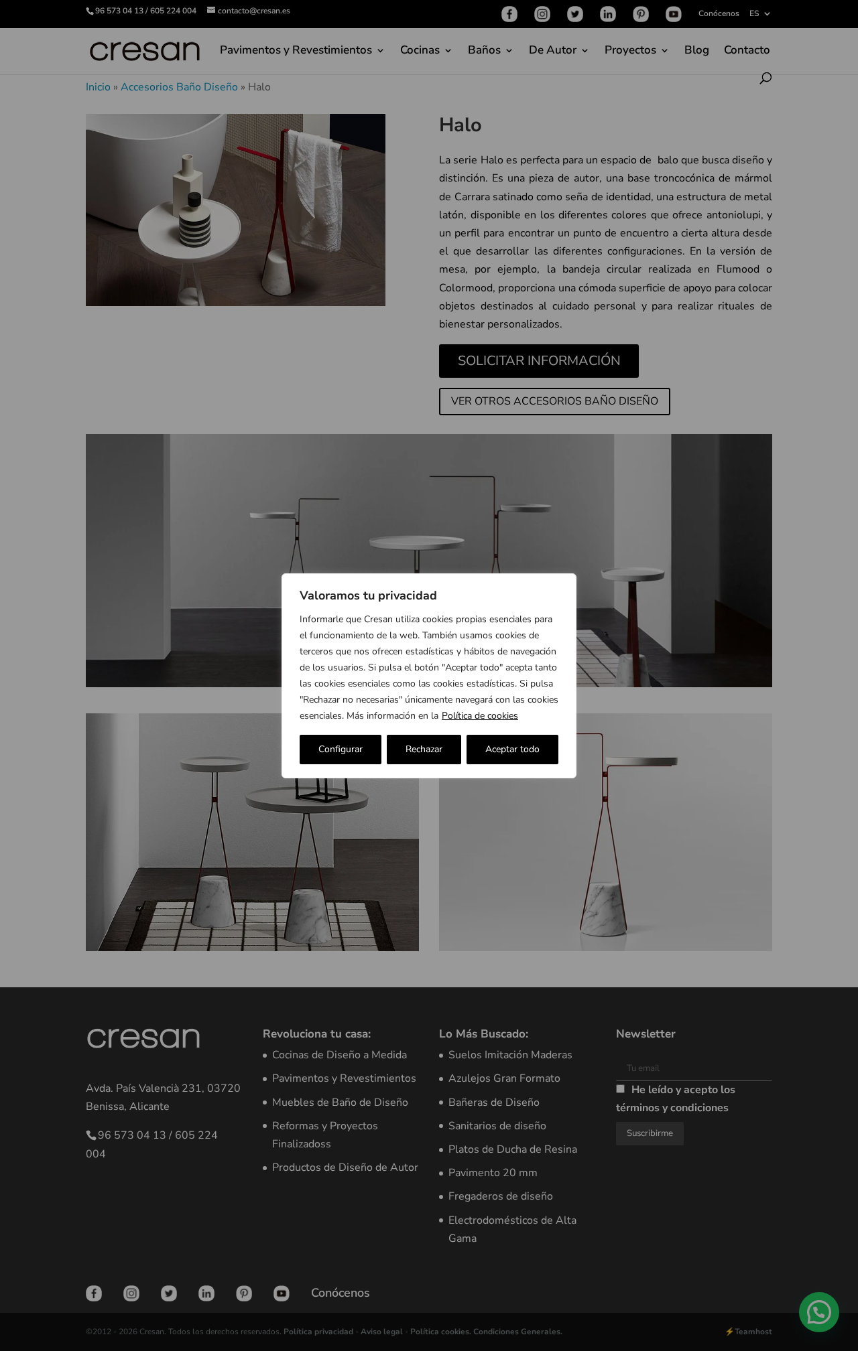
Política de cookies (480, 715)
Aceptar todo (512, 749)
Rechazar (424, 749)
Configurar (340, 749)
